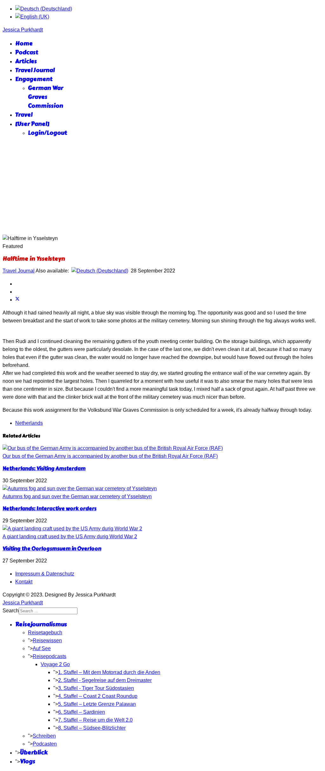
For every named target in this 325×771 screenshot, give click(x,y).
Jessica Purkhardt (23, 29)
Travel (23, 114)
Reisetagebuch (45, 632)
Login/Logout (47, 132)
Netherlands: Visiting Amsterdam (44, 468)
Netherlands (29, 423)
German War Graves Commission (45, 97)
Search (11, 610)
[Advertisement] (162, 186)
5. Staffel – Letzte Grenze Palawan (97, 704)
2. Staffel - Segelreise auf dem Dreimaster (105, 680)
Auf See (42, 648)
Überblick (34, 752)
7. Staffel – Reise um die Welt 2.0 (95, 720)
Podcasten (45, 744)
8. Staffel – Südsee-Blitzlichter (92, 728)
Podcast (26, 52)
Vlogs (27, 761)
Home (24, 43)
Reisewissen (47, 640)
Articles (26, 61)
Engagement (33, 79)
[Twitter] (17, 299)
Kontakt (23, 581)
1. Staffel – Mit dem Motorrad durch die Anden (109, 672)
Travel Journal (35, 70)
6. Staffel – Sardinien (81, 712)
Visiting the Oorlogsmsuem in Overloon (52, 549)
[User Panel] (32, 124)
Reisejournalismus (41, 624)
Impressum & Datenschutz (44, 573)
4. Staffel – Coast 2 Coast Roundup (97, 696)
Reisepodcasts (49, 656)
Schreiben (44, 736)
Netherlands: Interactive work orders (49, 509)
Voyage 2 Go (55, 664)
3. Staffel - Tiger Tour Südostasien (96, 688)
